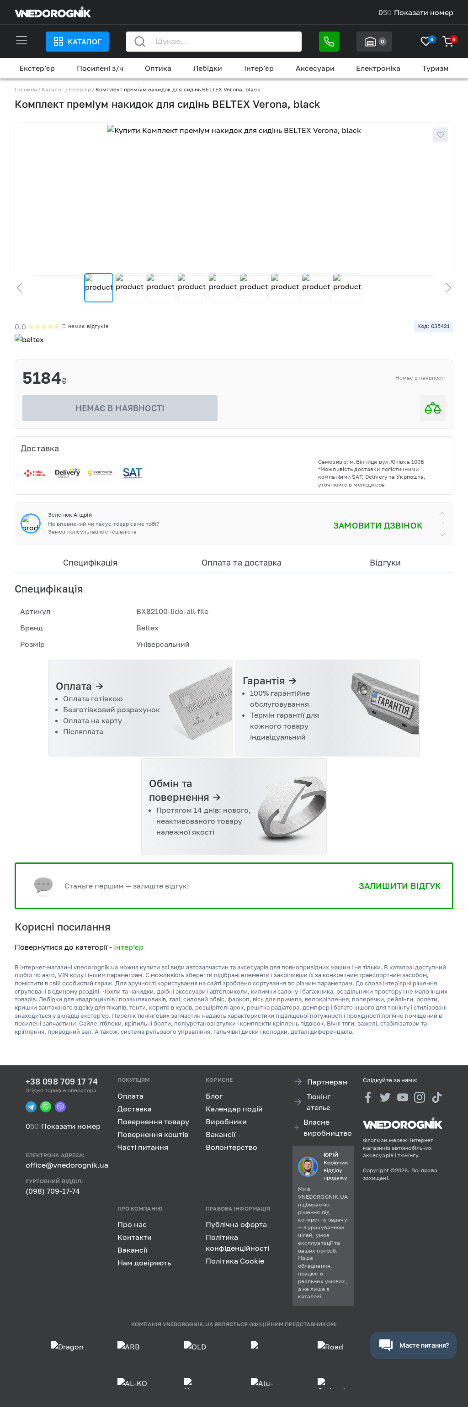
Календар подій (234, 1108)
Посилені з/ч (100, 68)
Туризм (435, 68)
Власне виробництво (327, 1127)
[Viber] (60, 1106)
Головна (26, 89)
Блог (214, 1095)
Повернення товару (153, 1121)
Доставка (134, 1108)
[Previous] (24, 287)
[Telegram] (31, 1106)
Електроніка (378, 68)
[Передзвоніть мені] (329, 42)
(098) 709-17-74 (53, 1190)
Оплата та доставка (242, 562)
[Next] (444, 287)
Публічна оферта (236, 1224)
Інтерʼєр (259, 68)
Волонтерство (231, 1147)
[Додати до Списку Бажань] (440, 134)
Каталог (84, 41)
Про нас (132, 1224)
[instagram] (419, 1097)
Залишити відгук (400, 886)
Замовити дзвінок (377, 525)
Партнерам (327, 1081)
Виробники (226, 1121)
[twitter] (385, 1097)
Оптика (158, 68)
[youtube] (402, 1097)
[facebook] (368, 1097)
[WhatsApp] (45, 1106)
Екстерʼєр (37, 68)
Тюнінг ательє (318, 1102)
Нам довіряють (144, 1262)
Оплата (130, 1095)
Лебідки (207, 68)
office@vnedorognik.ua (67, 1164)
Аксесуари (315, 68)
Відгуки (385, 562)
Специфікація (90, 562)
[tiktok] (436, 1097)
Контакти (134, 1237)
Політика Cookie (235, 1260)
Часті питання (142, 1147)
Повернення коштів (152, 1134)
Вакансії (220, 1134)
